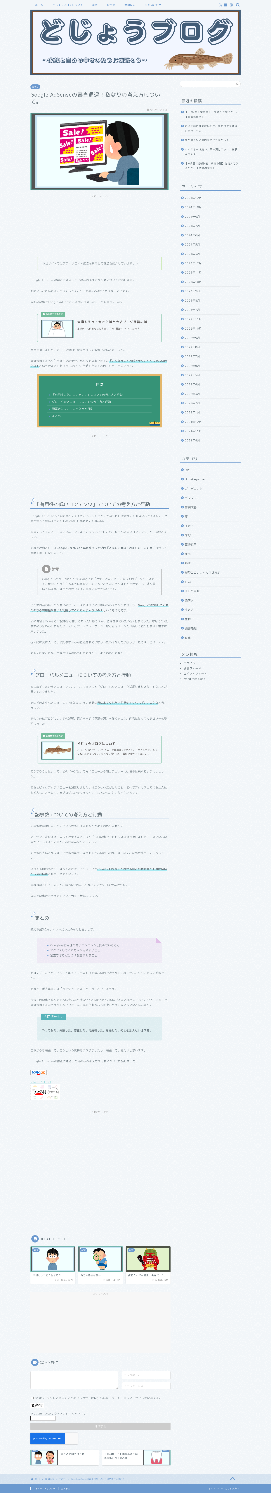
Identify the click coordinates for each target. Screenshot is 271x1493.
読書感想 (191, 628)
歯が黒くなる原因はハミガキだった (207, 140)
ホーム (39, 5)
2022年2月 (192, 403)
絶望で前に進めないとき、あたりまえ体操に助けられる (211, 128)
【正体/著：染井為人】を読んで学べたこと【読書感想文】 (212, 114)
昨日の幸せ (192, 591)
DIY (187, 470)
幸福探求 (130, 5)
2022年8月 (192, 347)
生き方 (35, 86)
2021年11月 (193, 431)
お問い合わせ (153, 5)
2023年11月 (193, 272)
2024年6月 (192, 235)
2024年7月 (192, 226)
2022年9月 (192, 338)
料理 (188, 563)
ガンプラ (191, 498)
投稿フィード (192, 668)
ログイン (189, 663)
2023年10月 (193, 282)
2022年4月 (192, 384)
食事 (188, 638)
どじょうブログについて (68, 5)
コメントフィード (195, 674)
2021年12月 (193, 422)
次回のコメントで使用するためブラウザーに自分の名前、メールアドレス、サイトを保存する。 (98, 1398)
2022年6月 (192, 366)
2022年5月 (192, 375)
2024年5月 (192, 244)
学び (188, 535)
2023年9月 (192, 291)
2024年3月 (192, 254)
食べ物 (111, 5)
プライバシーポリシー (44, 1488)
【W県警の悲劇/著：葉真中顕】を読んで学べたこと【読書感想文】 (212, 166)
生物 (188, 619)
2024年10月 (193, 207)
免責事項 (65, 1488)
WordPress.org (194, 679)
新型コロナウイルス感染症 (202, 573)
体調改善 (191, 507)
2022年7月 (192, 356)
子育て (189, 526)
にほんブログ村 (40, 1082)
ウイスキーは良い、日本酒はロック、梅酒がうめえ (211, 152)
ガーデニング (194, 489)
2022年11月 (193, 319)
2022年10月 (193, 328)
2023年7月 (192, 310)
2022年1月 (192, 412)
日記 (188, 582)
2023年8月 (192, 300)
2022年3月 (192, 394)
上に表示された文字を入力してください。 (58, 1414)
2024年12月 (193, 198)
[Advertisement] (99, 225)
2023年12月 (193, 263)
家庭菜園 (191, 545)
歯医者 (189, 601)
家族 (95, 5)
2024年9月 (192, 217)
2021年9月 (192, 440)
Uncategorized (196, 479)
